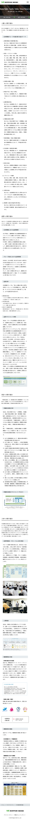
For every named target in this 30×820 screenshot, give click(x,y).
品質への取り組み (21, 17)
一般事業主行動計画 (19, 719)
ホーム (3, 805)
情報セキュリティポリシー (20, 815)
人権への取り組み (6, 17)
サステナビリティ (10, 805)
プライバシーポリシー (8, 815)
